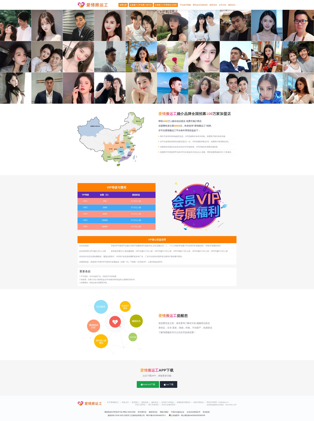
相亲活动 (213, 5)
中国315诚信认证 (177, 412)
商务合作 (125, 402)
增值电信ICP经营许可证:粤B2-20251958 (119, 412)
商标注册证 (164, 412)
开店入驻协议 (140, 405)
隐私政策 (145, 402)
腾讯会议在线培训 (200, 5)
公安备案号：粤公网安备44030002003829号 (188, 415)
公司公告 (222, 5)
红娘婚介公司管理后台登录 (166, 5)
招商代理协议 (198, 402)
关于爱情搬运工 (113, 402)
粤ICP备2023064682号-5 (156, 415)
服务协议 (154, 402)
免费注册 (123, 5)
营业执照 (206, 412)
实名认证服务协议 (168, 405)
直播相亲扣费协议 (183, 402)
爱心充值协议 (153, 405)
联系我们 (135, 402)
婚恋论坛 (232, 5)
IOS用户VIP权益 (167, 402)
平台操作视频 (185, 5)
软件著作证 (142, 412)
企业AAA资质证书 (193, 412)
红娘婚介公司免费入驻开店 (141, 5)
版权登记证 (153, 412)
